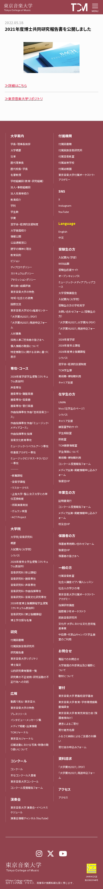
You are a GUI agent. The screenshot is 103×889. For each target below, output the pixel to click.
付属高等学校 (66, 162)
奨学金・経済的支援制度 (24, 224)
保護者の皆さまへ (68, 556)
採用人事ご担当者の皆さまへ (27, 340)
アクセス (63, 797)
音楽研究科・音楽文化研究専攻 (28, 597)
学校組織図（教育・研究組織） (27, 181)
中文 (61, 237)
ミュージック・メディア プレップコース (76, 284)
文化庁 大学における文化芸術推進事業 (77, 626)
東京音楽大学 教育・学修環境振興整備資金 (77, 704)
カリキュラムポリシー (22, 273)
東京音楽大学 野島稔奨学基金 (75, 696)
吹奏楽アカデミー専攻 (23, 452)
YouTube (63, 212)
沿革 (13, 156)
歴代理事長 (17, 162)
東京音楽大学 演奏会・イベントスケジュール (29, 809)
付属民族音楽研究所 (22, 646)
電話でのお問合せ (68, 659)
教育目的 (16, 255)
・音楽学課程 (18, 482)
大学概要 (16, 150)
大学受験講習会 (67, 293)
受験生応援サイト (68, 270)
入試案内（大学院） (21, 549)
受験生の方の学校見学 (71, 305)
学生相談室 (65, 433)
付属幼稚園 (65, 169)
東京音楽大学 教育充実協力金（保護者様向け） (77, 715)
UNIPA (62, 402)
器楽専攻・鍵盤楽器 (23, 393)
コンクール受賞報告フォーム (27, 787)
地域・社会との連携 (22, 298)
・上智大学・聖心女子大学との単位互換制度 (29, 496)
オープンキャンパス (69, 276)
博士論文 (16, 665)
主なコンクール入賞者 (23, 775)
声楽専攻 (16, 387)
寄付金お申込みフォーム (72, 747)
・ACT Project (18, 517)
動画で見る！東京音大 (23, 701)
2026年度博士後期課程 (71, 351)
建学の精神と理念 (21, 249)
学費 (13, 218)
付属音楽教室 (66, 156)
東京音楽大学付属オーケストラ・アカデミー (76, 177)
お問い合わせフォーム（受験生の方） (76, 314)
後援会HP (64, 481)
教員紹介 (16, 199)
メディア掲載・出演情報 (24, 726)
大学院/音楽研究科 (22, 537)
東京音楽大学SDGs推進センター (29, 310)
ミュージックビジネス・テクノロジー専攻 (29, 460)
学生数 (14, 212)
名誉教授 (16, 175)
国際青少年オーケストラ (72, 611)
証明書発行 (65, 501)
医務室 (62, 439)
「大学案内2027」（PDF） (24, 316)
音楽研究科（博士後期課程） (26, 614)
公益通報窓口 (18, 242)
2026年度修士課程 (69, 345)
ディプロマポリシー (21, 267)
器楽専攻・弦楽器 (22, 399)
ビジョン (15, 261)
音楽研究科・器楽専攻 (23, 578)
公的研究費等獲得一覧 (24, 671)
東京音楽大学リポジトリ (24, 658)
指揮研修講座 (66, 605)
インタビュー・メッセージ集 (27, 720)
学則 (13, 205)
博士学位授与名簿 (21, 620)
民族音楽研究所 (67, 617)
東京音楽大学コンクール (25, 781)
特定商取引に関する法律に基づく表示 (30, 354)
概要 (13, 543)
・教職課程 (17, 475)
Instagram (64, 205)
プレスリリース (19, 714)
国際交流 (16, 304)
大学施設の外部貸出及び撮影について (76, 667)
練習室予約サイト (68, 427)
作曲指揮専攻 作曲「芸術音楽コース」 (30, 414)
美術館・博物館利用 (69, 376)
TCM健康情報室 (67, 445)
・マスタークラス (20, 487)
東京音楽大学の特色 (22, 292)
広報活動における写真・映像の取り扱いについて (30, 747)
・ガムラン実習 (19, 511)
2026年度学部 (66, 339)
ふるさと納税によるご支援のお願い (77, 738)
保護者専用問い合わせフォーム (76, 544)
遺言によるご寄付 (68, 724)
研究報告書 (17, 652)
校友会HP (64, 524)
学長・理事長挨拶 (20, 144)
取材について (66, 676)
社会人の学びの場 (69, 588)
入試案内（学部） (67, 257)
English (62, 231)
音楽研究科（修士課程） (24, 572)
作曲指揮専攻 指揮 (21, 434)
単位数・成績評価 (20, 286)
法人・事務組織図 (20, 187)
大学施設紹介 (18, 230)
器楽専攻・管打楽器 (23, 406)
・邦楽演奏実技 (19, 505)
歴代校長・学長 (19, 169)
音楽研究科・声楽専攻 (23, 585)
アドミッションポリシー (23, 279)
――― (14, 469)
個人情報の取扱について (25, 346)
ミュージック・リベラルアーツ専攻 (29, 446)
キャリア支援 (65, 382)
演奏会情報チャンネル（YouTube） (30, 818)
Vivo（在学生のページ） (71, 408)
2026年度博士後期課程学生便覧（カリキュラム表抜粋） (29, 605)
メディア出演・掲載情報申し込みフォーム (77, 472)
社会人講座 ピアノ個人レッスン (75, 582)
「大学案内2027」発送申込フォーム (29, 325)
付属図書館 (17, 640)
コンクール (17, 769)
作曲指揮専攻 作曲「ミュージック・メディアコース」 (30, 425)
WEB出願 (63, 263)
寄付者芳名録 (66, 730)
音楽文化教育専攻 (21, 440)
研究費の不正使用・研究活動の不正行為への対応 (30, 679)
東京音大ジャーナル (22, 738)
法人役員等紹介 (20, 193)
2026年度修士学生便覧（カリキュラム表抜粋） (29, 564)
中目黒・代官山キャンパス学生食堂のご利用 (76, 636)
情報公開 (16, 236)
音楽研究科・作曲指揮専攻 (26, 591)
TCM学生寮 (65, 370)
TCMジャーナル (19, 732)
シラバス (15, 555)
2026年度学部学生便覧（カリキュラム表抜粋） (29, 378)
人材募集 (16, 333)
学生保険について (68, 451)
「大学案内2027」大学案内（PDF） (77, 322)
